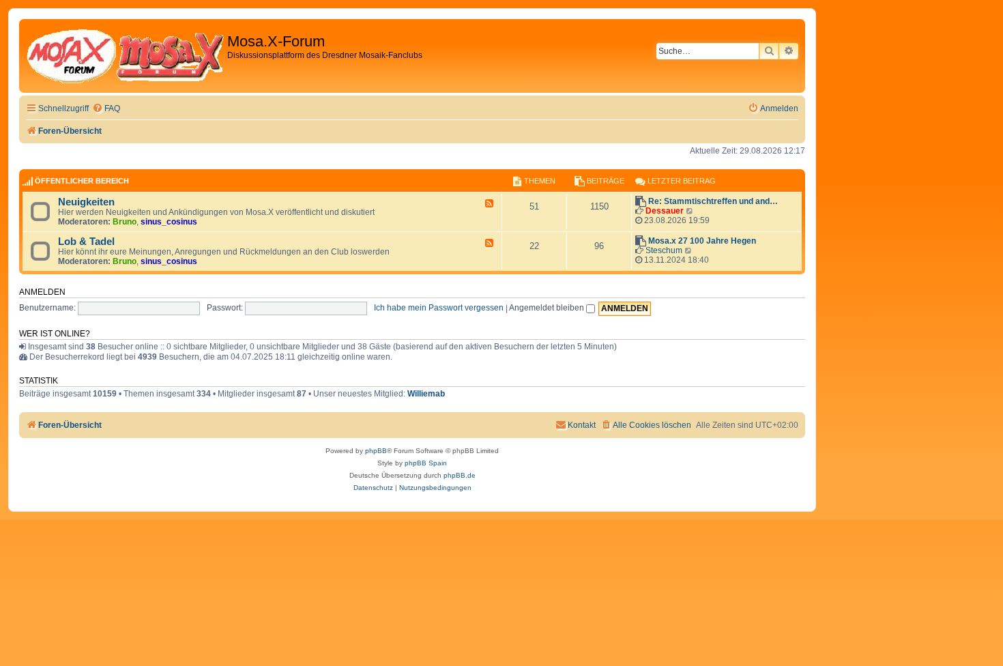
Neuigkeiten (86, 202)
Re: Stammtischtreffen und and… (713, 201)
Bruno (124, 222)
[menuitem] (106, 109)
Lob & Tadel (86, 241)
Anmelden (42, 292)
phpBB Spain (426, 463)
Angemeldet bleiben (547, 308)
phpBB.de (460, 475)
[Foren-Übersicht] (125, 56)
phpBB (376, 450)
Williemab (426, 394)
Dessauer (664, 211)
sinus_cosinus (169, 222)
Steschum (663, 250)
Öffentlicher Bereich (82, 181)
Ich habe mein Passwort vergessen (439, 308)
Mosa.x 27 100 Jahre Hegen (702, 241)
